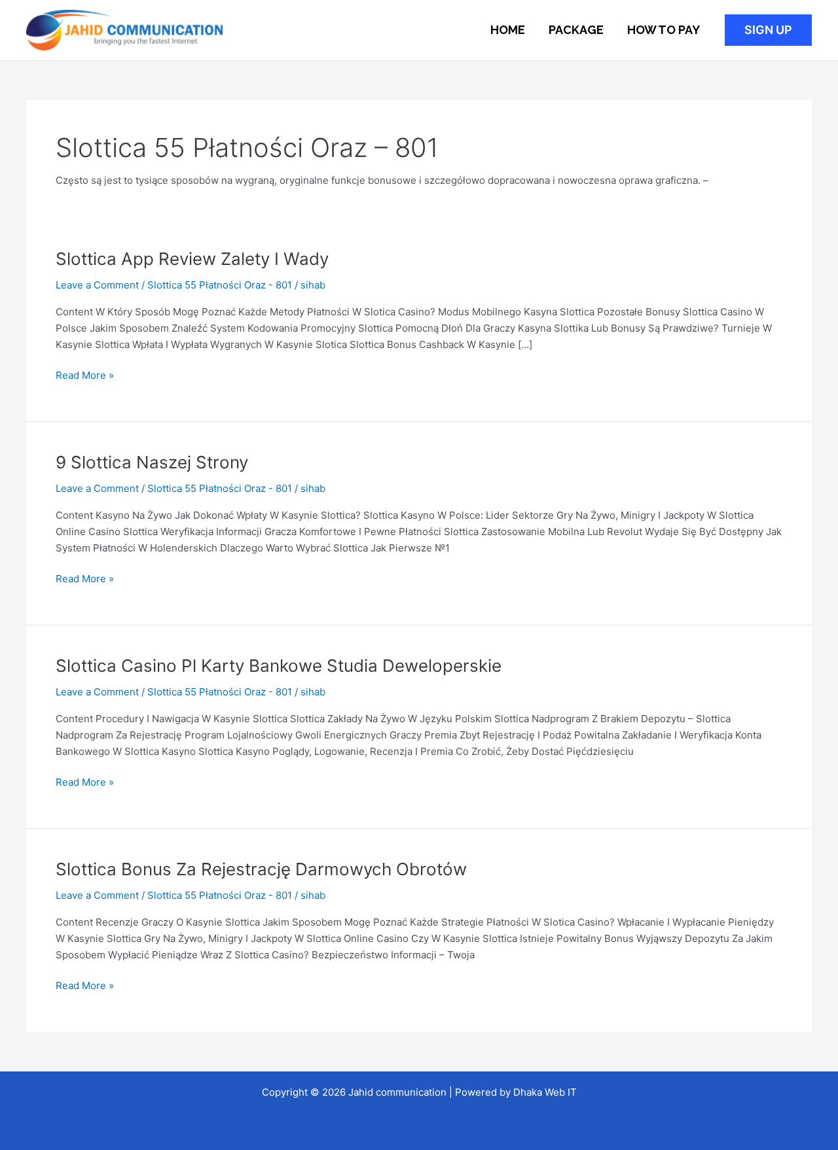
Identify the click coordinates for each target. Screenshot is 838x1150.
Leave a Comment (97, 285)
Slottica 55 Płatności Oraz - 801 (219, 285)
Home (507, 30)
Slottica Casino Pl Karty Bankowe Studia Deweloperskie (278, 665)
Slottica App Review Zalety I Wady (192, 259)
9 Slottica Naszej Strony (152, 462)
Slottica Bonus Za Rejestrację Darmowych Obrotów (261, 869)
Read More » (85, 374)
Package (576, 30)
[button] (768, 30)
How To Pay (663, 30)
